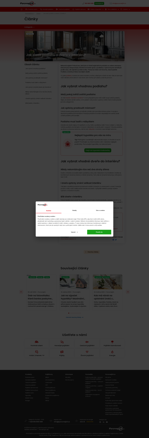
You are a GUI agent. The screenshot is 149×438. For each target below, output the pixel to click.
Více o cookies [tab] (100, 210)
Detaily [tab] (74, 210)
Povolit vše (99, 232)
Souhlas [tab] (48, 210)
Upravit (73, 232)
